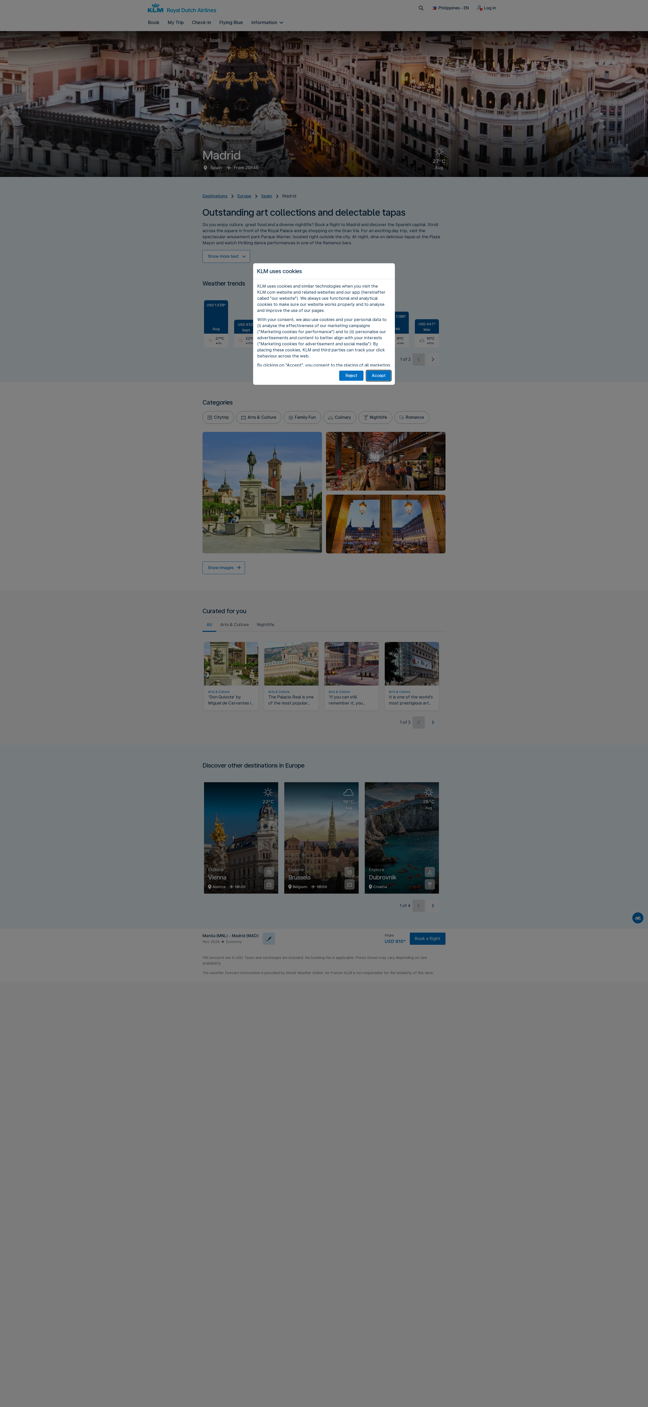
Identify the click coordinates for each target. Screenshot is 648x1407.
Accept (379, 375)
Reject (351, 375)
